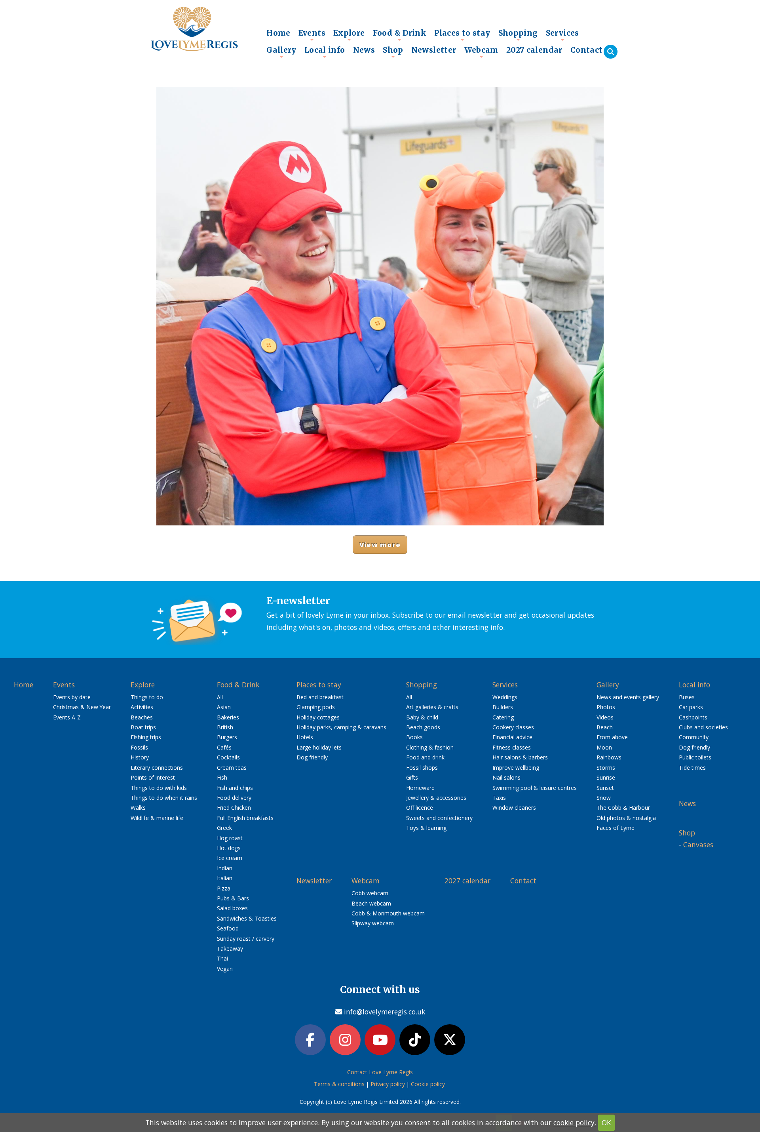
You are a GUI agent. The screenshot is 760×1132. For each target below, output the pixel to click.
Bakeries (228, 717)
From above (612, 737)
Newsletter (433, 50)
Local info (324, 52)
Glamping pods (315, 707)
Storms (606, 767)
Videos (605, 717)
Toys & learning (426, 827)
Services (562, 35)
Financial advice (512, 737)
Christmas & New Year (82, 707)
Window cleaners (514, 807)
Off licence (419, 807)
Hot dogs (229, 848)
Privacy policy (387, 1084)
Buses (687, 697)
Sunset (605, 787)
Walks (138, 807)
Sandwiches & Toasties (247, 918)
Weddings (504, 697)
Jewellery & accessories (436, 797)
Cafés (224, 747)
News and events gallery (628, 697)
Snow (604, 797)
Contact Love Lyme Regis (380, 1072)
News (364, 50)
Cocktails (228, 757)
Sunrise (606, 777)
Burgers (227, 737)
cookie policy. (574, 1122)
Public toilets (695, 757)
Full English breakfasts (245, 818)
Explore (349, 35)
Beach (605, 727)
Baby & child (422, 717)
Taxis (499, 797)
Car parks (691, 707)
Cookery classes (513, 727)
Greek (224, 827)
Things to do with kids (159, 787)
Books (414, 737)
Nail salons (506, 777)
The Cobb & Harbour (623, 807)
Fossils (139, 747)
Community (694, 737)
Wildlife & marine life (157, 818)
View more (380, 544)
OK (606, 1122)
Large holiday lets (319, 747)
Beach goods (423, 727)
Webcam (481, 52)
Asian (224, 707)
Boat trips (143, 727)
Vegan (225, 968)
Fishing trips (146, 737)
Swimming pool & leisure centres (534, 787)
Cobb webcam (370, 893)
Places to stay (462, 35)
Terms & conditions (339, 1084)
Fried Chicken (234, 807)
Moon (604, 747)
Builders (502, 707)
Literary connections (157, 767)
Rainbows (609, 757)
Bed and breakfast (320, 697)
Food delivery (234, 797)
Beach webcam (371, 903)
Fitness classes (511, 747)
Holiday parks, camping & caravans (341, 727)
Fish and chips (235, 787)
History (140, 757)
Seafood (228, 928)
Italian (224, 878)
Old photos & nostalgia (626, 818)
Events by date (72, 697)
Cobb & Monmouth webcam (388, 913)
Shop (393, 52)
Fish (222, 777)
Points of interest (153, 777)
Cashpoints (693, 717)
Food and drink (425, 757)
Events (311, 35)
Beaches (142, 717)
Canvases (698, 844)
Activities (142, 707)
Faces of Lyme (616, 827)
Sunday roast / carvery (245, 938)
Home (278, 33)
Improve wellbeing (515, 767)
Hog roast (230, 838)
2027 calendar (534, 50)
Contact (586, 50)
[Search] (611, 52)
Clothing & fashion (430, 747)
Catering (503, 717)
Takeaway (230, 948)
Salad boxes (232, 908)
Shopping (518, 35)
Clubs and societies (703, 727)
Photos (606, 707)
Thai (222, 958)
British (225, 727)
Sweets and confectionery (439, 818)
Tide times (692, 767)
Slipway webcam (373, 923)
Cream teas (232, 767)
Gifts (412, 777)
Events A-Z (67, 717)
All (220, 697)
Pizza (223, 888)
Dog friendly (312, 757)
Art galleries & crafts (432, 707)
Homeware (420, 787)
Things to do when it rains (164, 797)
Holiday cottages (318, 717)
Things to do (147, 697)
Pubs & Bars (233, 898)
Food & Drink (400, 35)
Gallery (281, 52)
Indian (224, 868)
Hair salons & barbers (520, 757)
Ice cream (229, 858)
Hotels (304, 737)
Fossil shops (422, 767)
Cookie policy (428, 1084)
